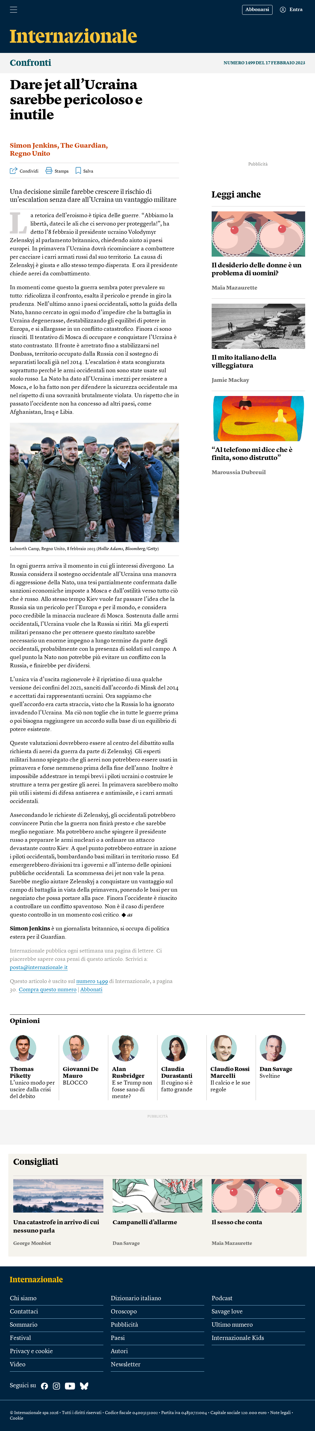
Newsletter (126, 1365)
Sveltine (270, 1076)
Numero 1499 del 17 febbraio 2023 (264, 63)
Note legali (280, 1413)
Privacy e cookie (31, 1352)
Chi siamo (23, 1299)
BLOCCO (75, 1083)
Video (18, 1365)
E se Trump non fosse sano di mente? (132, 1090)
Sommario (24, 1325)
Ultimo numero (232, 1325)
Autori (119, 1352)
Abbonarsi (257, 9)
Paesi (118, 1338)
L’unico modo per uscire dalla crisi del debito (32, 1090)
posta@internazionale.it (39, 967)
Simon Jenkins (33, 145)
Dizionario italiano (136, 1299)
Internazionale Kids (238, 1338)
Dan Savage (276, 1070)
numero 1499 (92, 981)
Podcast (222, 1299)
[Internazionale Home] (38, 1279)
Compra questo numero (48, 990)
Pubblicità (124, 1325)
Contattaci (24, 1312)
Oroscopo (124, 1312)
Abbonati (91, 990)
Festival (20, 1338)
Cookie (16, 1418)
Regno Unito (30, 153)
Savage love (227, 1312)
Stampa (62, 171)
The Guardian (83, 145)
